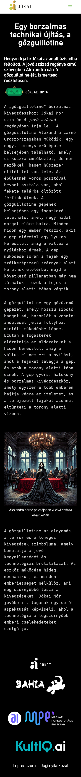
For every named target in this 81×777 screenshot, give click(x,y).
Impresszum (24, 765)
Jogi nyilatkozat (54, 765)
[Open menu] (70, 6)
